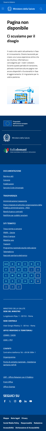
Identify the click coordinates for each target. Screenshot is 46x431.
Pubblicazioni (8, 183)
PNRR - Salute (9, 232)
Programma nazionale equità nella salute (19, 247)
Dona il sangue (9, 236)
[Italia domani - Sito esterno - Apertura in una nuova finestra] (21, 150)
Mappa (6, 418)
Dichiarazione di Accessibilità (27, 427)
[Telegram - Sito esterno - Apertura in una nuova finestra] (20, 401)
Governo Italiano (9, 2)
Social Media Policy (11, 422)
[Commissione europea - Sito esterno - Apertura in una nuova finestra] (15, 123)
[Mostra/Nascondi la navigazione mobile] (2, 8)
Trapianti (6, 244)
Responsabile (26, 422)
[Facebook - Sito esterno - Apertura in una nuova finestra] (4, 401)
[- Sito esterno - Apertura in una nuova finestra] (30, 401)
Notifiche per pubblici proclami (15, 215)
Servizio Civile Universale (13, 187)
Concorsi (6, 180)
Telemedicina (8, 251)
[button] (41, 8)
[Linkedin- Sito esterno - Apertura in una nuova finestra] (25, 401)
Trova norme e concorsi (12, 228)
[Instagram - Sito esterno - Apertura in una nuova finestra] (15, 401)
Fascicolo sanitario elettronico (15, 255)
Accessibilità (8, 427)
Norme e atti (8, 176)
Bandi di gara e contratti (13, 211)
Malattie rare (8, 240)
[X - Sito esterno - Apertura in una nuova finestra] (9, 401)
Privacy (24, 418)
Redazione (38, 422)
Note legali (15, 418)
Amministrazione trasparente (15, 201)
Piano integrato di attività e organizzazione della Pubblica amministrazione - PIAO (22, 206)
